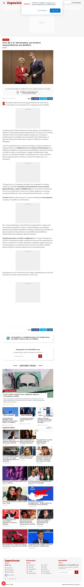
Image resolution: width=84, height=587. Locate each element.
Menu (4, 2)
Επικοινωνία (10, 570)
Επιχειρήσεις (32, 569)
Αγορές (30, 571)
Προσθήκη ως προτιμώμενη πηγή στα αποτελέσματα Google (29, 92)
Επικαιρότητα (32, 573)
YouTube (11, 579)
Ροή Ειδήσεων (47, 573)
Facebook (6, 579)
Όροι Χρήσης (10, 572)
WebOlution (76, 584)
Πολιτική (31, 567)
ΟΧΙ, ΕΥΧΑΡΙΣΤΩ (42, 10)
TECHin (45, 565)
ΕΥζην (45, 567)
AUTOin (45, 569)
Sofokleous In (17, 3)
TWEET (43, 98)
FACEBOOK (36, 98)
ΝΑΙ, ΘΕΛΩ (55, 10)
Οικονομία (5, 39)
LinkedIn (13, 579)
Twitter (8, 579)
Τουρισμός (46, 571)
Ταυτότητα (10, 568)
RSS (15, 579)
